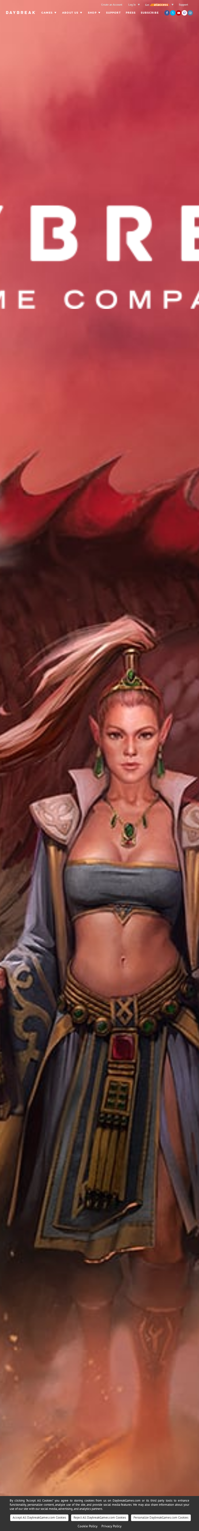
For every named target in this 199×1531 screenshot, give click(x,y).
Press (131, 12)
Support (183, 4)
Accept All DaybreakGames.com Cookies (39, 1517)
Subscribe (150, 12)
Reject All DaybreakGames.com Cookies (100, 1517)
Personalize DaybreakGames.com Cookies (160, 1517)
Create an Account (111, 4)
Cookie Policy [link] (88, 1526)
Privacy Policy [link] (111, 1526)
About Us (70, 12)
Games (46, 12)
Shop (92, 12)
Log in (132, 4)
